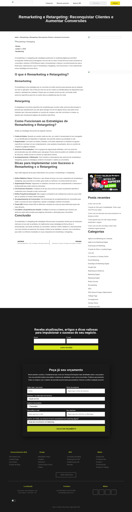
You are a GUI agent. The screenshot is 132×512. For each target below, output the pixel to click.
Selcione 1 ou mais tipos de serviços (39, 396)
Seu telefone (70, 410)
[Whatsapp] (107, 492)
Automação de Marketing (96, 246)
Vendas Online (93, 303)
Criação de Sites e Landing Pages (100, 249)
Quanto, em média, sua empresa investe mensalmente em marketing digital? (53, 419)
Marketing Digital (94, 274)
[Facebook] (95, 492)
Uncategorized (93, 299)
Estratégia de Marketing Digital (98, 263)
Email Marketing (93, 260)
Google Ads (92, 267)
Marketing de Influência (96, 271)
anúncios (54, 188)
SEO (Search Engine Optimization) (100, 292)
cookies (54, 90)
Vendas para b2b (94, 306)
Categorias (49, 3)
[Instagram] (101, 492)
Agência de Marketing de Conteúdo (100, 238)
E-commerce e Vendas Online (98, 256)
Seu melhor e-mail (33, 410)
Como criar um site (94, 204)
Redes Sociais (93, 281)
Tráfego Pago (92, 296)
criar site (91, 253)
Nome (36, 337)
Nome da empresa (72, 387)
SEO (89, 288)
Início (17, 37)
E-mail (68, 337)
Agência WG (77, 3)
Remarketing (19, 51)
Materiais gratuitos (63, 3)
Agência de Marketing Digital (98, 242)
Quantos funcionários (34, 403)
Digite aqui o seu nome (35, 387)
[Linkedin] (113, 492)
